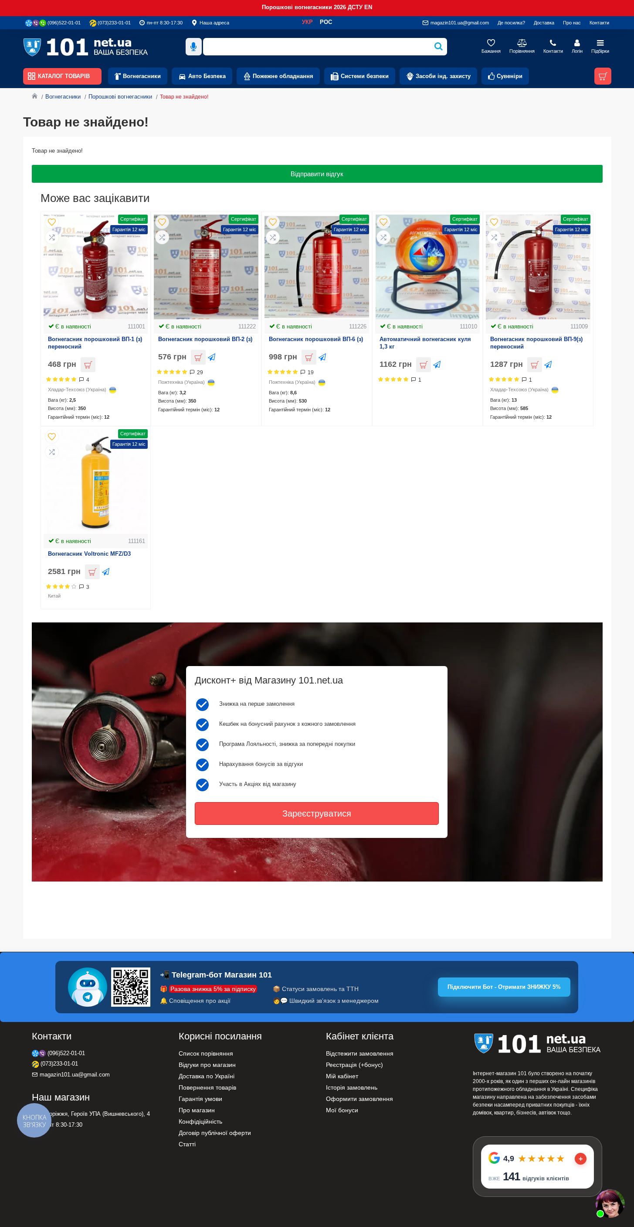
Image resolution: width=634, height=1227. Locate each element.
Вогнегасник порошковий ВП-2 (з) (205, 339)
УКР (307, 22)
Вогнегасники (63, 96)
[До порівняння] (52, 237)
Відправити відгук (317, 174)
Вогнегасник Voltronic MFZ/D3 (89, 553)
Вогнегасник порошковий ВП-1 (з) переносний (95, 343)
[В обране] (52, 222)
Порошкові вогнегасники (120, 96)
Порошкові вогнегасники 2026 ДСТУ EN (317, 7)
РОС (326, 22)
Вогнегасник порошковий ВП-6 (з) (316, 339)
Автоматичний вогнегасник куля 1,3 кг (425, 343)
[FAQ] (610, 1203)
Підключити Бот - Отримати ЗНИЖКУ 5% (504, 987)
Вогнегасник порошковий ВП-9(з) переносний (536, 343)
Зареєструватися (316, 813)
